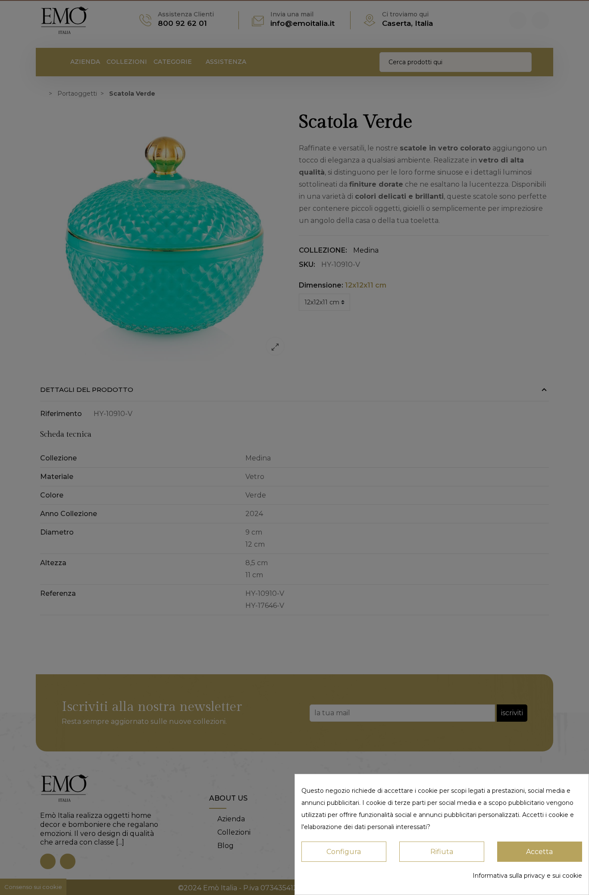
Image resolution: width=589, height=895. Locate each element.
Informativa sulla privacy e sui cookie (527, 875)
